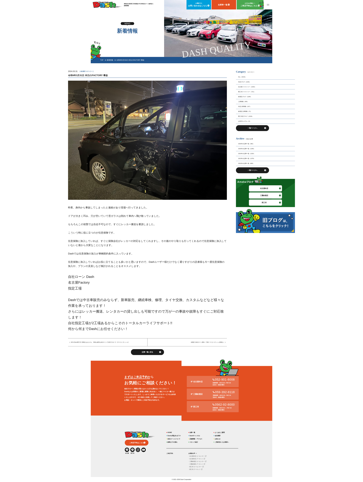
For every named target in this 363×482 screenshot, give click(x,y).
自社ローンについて (174, 439)
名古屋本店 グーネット (196, 458)
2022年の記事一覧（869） (246, 163)
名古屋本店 (264, 188)
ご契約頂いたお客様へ (222, 442)
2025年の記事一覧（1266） (246, 148)
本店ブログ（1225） (244, 82)
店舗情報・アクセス (196, 439)
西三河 (264, 202)
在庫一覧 (192, 432)
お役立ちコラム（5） (244, 121)
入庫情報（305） (243, 101)
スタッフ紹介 (194, 442)
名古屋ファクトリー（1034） (247, 87)
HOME (170, 432)
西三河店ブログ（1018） (245, 116)
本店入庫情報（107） (244, 106)
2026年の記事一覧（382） (246, 143)
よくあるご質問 (220, 432)
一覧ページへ (252, 128)
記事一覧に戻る (147, 352)
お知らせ (217, 439)
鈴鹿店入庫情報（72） (245, 111)
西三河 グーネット (194, 469)
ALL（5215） (242, 77)
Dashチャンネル (195, 435)
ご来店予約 (169, 453)
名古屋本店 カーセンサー (196, 456)
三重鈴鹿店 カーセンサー (196, 461)
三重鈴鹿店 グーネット (196, 464)
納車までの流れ (172, 442)
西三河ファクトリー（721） (246, 91)
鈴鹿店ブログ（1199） (245, 96)
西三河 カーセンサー (195, 466)
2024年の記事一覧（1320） (246, 153)
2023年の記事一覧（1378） (246, 158)
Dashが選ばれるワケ (174, 435)
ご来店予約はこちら (136, 443)
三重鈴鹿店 (264, 195)
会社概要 (217, 435)
